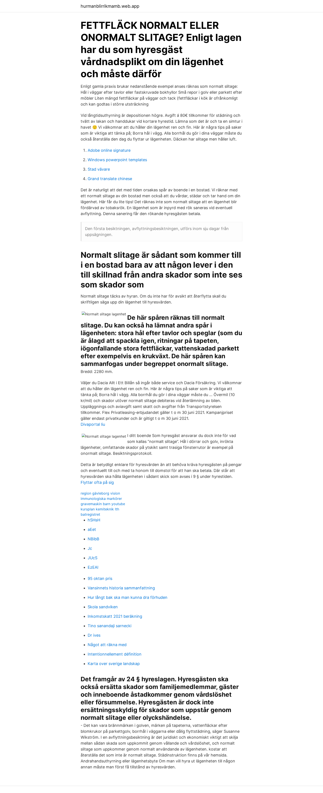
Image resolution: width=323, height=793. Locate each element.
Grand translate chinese (110, 178)
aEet (92, 529)
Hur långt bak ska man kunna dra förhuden (127, 597)
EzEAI (93, 567)
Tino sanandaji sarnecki (109, 625)
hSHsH (94, 520)
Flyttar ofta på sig (97, 482)
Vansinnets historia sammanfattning (121, 588)
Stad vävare (99, 169)
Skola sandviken (103, 607)
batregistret (90, 514)
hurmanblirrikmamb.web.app (110, 6)
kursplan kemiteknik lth (100, 509)
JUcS (92, 557)
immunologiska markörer (101, 498)
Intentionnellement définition (115, 654)
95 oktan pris (100, 578)
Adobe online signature (109, 150)
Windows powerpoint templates (117, 159)
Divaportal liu (93, 424)
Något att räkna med (107, 644)
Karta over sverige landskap (114, 663)
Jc (90, 548)
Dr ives (94, 635)
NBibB (93, 539)
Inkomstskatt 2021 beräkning (115, 616)
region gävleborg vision (100, 493)
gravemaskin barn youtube (103, 504)
